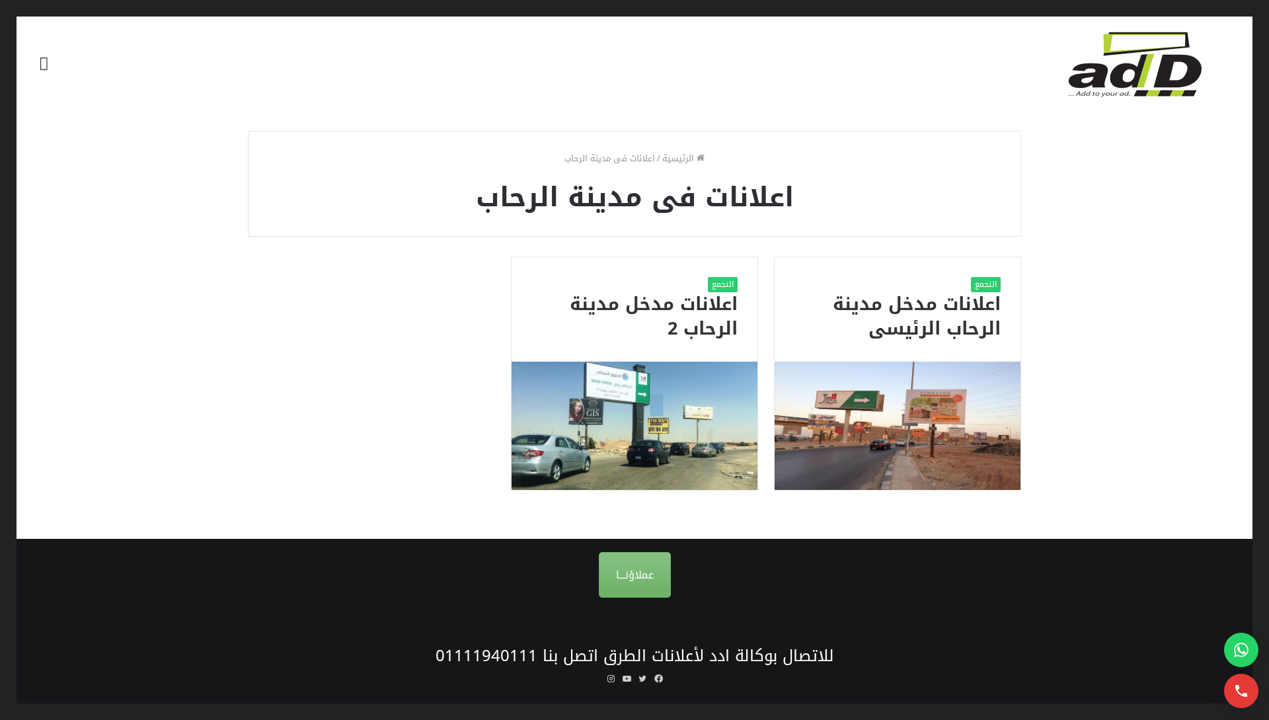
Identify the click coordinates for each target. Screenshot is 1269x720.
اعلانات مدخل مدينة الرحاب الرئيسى (917, 316)
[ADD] (1143, 64)
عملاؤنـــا (635, 575)
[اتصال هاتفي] (1241, 691)
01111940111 (486, 656)
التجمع (986, 284)
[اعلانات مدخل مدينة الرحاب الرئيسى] (897, 425)
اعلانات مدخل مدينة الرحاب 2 (654, 316)
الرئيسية (679, 158)
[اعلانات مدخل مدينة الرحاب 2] (634, 425)
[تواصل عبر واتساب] (1241, 650)
